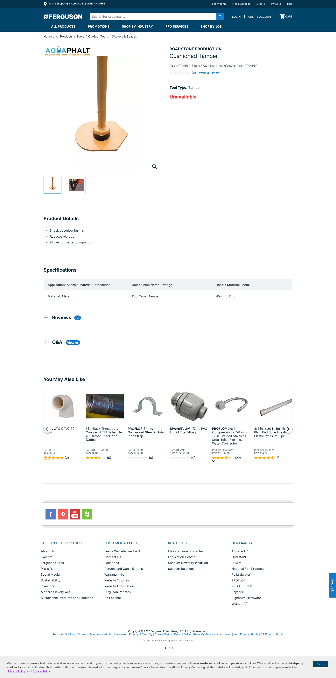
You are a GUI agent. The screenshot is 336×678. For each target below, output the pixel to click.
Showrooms (219, 3)
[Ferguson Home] (63, 16)
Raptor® (238, 592)
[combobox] (154, 16)
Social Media (50, 574)
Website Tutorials (117, 580)
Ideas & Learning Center (185, 551)
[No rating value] (181, 73)
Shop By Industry (137, 26)
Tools (81, 36)
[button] (333, 659)
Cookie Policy (163, 634)
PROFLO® (239, 580)
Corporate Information (61, 543)
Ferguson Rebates (117, 592)
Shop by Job (211, 26)
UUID (169, 648)
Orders (261, 3)
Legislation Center (181, 557)
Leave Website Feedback (122, 551)
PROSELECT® (242, 586)
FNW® (236, 563)
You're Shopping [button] (76, 3)
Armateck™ (240, 551)
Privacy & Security (140, 634)
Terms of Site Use (64, 634)
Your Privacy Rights (246, 634)
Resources (177, 543)
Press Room (49, 569)
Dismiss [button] (321, 664)
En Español (112, 598)
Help (289, 3)
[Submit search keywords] (220, 16)
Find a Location (241, 3)
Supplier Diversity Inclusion (188, 563)
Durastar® (239, 557)
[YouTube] (75, 514)
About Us (48, 551)
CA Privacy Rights (272, 634)
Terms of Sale (86, 634)
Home (48, 36)
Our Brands (242, 543)
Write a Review (209, 72)
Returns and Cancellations (123, 569)
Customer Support (120, 543)
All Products (63, 26)
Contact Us (112, 557)
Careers (46, 557)
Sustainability (50, 580)
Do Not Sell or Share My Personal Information (202, 634)
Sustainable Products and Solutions (67, 598)
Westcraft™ (240, 604)
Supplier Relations (181, 569)
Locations (111, 563)
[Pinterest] (63, 514)
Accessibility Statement (112, 634)
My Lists (276, 3)
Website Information (119, 586)
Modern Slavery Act (55, 592)
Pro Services (176, 26)
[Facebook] (51, 514)
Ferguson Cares (52, 563)
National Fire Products (248, 569)
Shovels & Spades (124, 36)
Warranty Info (114, 574)
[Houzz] (87, 514)
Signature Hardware (246, 598)
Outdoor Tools (98, 36)
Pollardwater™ (242, 574)
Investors (47, 586)
